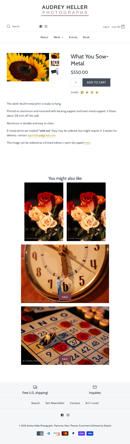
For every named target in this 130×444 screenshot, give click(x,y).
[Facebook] (41, 26)
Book (86, 37)
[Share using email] (97, 92)
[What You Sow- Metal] (28, 67)
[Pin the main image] (92, 92)
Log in (106, 26)
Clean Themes (71, 425)
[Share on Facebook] (82, 92)
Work (58, 37)
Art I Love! (92, 403)
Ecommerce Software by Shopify (95, 425)
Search (35, 403)
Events (73, 37)
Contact (75, 403)
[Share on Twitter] (87, 92)
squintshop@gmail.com (42, 135)
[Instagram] (46, 26)
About (44, 37)
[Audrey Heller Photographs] (65, 5)
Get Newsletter (55, 403)
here (87, 142)
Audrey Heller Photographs (40, 425)
